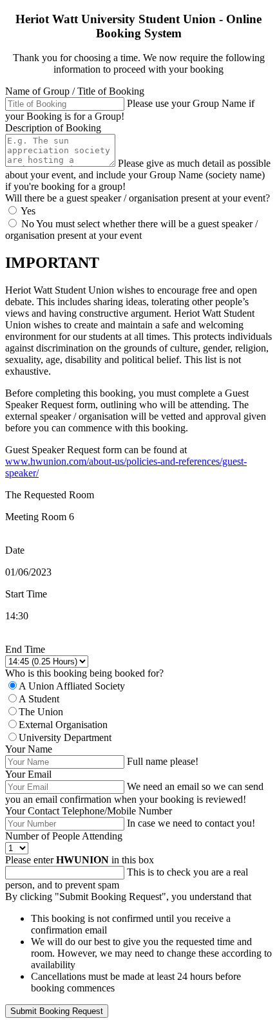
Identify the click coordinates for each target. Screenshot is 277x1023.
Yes (27, 210)
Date (14, 550)
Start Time (26, 593)
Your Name (28, 749)
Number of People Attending (63, 836)
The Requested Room (49, 494)
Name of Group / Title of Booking (74, 91)
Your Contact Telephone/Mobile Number (88, 810)
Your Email (28, 774)
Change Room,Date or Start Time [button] (73, 637)
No (27, 223)
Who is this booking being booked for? (84, 673)
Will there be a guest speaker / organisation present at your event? (137, 197)
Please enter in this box (79, 859)
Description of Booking (53, 127)
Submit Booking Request (56, 1011)
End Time (25, 649)
